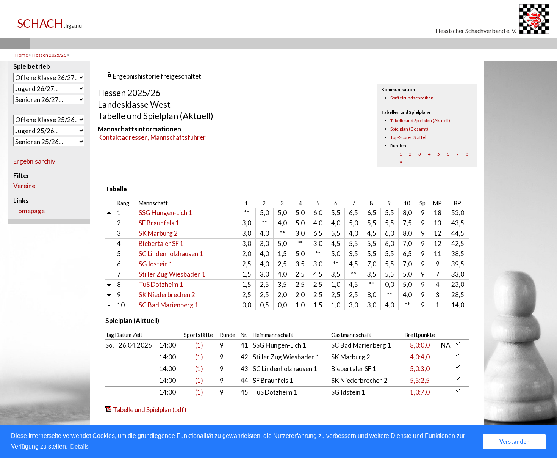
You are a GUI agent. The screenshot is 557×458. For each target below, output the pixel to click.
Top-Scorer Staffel (408, 137)
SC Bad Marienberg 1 (169, 305)
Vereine (24, 186)
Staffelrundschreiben (411, 98)
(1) (199, 345)
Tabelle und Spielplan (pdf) (149, 410)
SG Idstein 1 (156, 264)
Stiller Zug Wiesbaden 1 (172, 274)
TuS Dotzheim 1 (161, 284)
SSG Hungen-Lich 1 (165, 213)
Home (21, 55)
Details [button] (79, 446)
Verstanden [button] (514, 441)
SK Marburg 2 (158, 233)
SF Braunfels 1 (159, 223)
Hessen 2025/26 (49, 55)
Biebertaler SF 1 (161, 243)
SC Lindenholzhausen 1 (171, 254)
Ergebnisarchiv (34, 161)
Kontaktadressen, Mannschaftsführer (152, 137)
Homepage (29, 211)
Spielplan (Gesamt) (409, 129)
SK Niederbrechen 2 (167, 295)
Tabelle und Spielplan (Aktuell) (420, 120)
